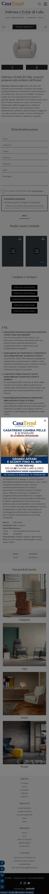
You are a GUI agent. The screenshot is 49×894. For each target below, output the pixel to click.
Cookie (12, 892)
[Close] (45, 420)
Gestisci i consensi (25, 892)
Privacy (4, 892)
